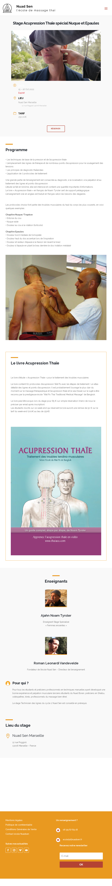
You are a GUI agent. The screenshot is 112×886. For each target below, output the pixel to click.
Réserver (55, 129)
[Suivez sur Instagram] (14, 850)
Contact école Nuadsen (17, 834)
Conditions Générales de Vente (21, 829)
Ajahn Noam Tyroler (56, 615)
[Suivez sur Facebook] (8, 850)
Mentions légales (14, 820)
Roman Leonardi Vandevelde (56, 663)
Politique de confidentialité (19, 825)
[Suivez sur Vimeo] (20, 850)
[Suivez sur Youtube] (26, 850)
